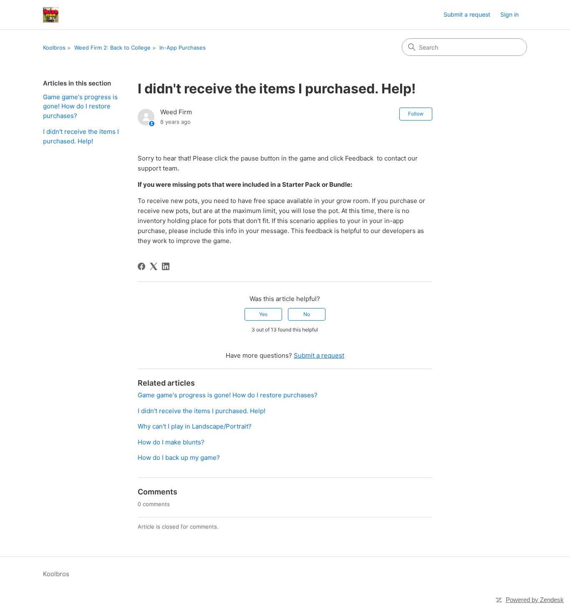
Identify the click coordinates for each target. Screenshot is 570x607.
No (306, 314)
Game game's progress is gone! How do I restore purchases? (80, 106)
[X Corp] (153, 266)
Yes (263, 314)
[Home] (50, 15)
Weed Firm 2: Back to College (112, 47)
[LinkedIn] (165, 266)
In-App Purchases (182, 47)
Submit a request (467, 14)
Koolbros (54, 47)
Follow (416, 113)
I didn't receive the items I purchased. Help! (81, 136)
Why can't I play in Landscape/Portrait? (195, 426)
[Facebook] (141, 266)
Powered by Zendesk (535, 599)
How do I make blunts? (171, 442)
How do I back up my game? (179, 458)
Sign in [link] (509, 14)
